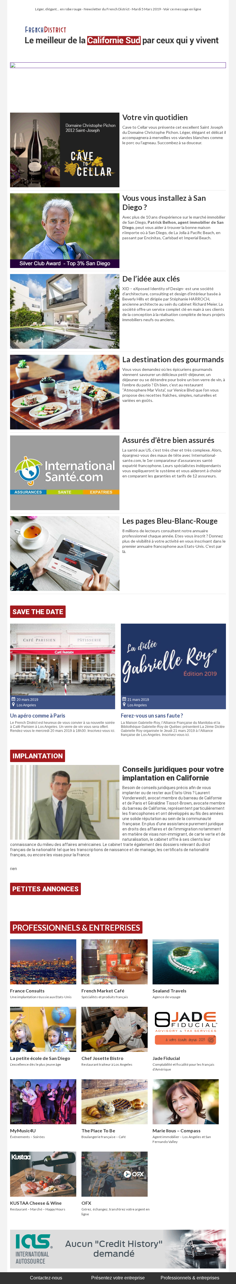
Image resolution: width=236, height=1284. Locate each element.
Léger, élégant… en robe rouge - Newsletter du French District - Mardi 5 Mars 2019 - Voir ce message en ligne (118, 9)
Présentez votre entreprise (118, 1277)
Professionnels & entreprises (190, 1277)
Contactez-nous (46, 1277)
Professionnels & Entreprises (76, 927)
